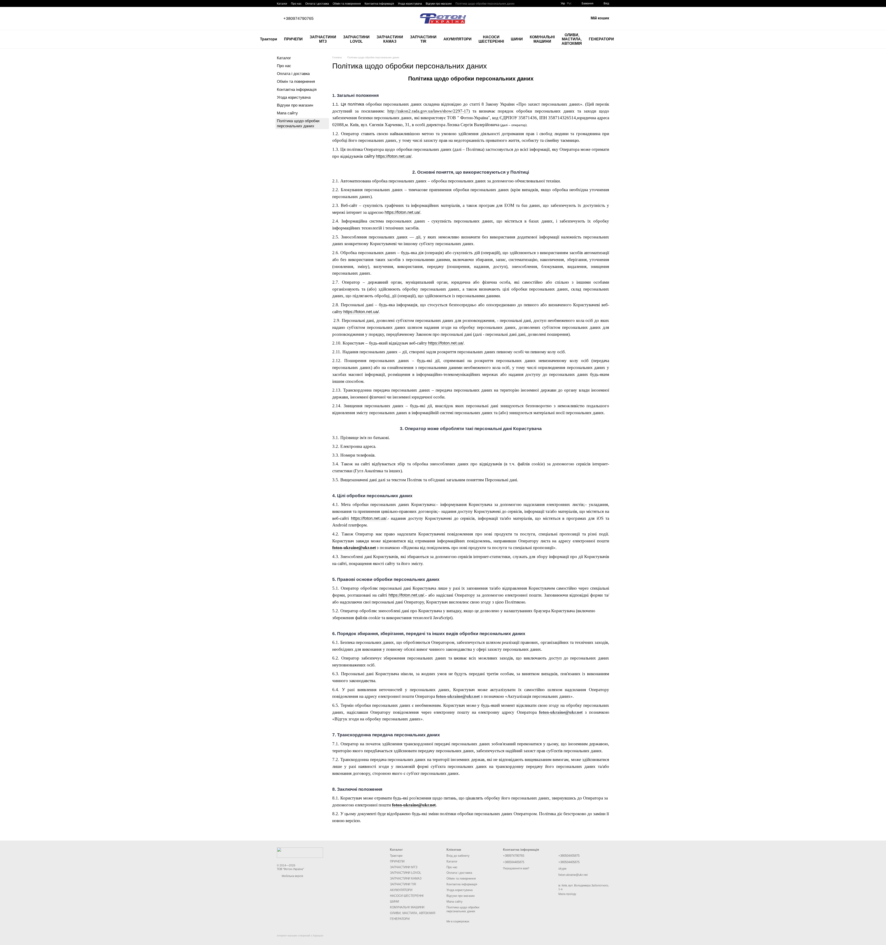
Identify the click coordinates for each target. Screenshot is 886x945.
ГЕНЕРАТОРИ (601, 39)
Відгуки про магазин (439, 3)
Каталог (282, 3)
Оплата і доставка (317, 3)
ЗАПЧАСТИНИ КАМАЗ (390, 39)
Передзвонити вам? (516, 868)
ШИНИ (517, 39)
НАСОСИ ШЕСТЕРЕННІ (491, 39)
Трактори (268, 39)
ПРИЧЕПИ (293, 39)
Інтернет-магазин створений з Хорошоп (300, 935)
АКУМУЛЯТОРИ (457, 39)
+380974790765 (298, 18)
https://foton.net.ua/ (393, 156)
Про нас (296, 3)
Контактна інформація (379, 3)
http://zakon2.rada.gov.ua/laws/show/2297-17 (427, 111)
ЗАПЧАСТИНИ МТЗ (323, 39)
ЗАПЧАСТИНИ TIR (423, 39)
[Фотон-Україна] (300, 852)
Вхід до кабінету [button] (458, 855)
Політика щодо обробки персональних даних (485, 3)
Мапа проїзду (567, 894)
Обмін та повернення (347, 3)
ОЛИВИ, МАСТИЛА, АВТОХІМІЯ (572, 39)
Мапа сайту (287, 113)
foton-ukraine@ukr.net (354, 547)
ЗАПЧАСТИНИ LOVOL (356, 39)
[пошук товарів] (625, 39)
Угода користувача (410, 3)
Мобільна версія (292, 876)
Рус (569, 3)
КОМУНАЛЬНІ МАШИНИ (542, 39)
